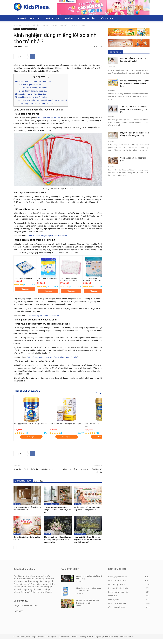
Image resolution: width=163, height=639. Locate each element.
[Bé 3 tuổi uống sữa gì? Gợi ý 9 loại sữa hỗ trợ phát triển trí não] (113, 60)
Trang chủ (17, 25)
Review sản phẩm (86, 18)
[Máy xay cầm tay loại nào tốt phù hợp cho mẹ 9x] (67, 578)
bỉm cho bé (37, 592)
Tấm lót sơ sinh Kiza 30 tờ (47, 279)
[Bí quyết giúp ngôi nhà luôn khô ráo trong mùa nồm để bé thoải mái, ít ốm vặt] (58, 495)
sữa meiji (24, 578)
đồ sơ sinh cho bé (37, 586)
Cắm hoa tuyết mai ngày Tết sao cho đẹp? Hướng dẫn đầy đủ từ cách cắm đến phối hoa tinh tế (87, 539)
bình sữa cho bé (22, 584)
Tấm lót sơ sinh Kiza (23, 278)
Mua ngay (25, 289)
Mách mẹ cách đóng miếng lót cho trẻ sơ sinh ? (47, 236)
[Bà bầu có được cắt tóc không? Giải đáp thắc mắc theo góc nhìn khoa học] (88, 495)
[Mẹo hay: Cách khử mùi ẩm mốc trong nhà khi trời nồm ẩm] (27, 495)
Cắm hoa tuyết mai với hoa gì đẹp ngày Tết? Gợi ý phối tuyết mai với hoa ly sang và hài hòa (58, 539)
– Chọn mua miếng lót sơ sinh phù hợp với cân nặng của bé (42, 100)
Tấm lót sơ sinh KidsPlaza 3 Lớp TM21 (92, 279)
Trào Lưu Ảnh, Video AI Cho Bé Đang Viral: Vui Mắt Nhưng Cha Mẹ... (133, 109)
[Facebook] (32, 56)
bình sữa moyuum (40, 584)
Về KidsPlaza (107, 18)
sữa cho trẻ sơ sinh (39, 578)
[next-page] (19, 547)
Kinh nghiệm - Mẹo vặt (40, 25)
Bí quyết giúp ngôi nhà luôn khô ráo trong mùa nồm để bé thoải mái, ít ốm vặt (57, 509)
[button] (146, 18)
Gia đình (69, 18)
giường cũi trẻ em (33, 589)
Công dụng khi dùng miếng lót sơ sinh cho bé (33, 81)
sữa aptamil (34, 576)
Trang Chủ (20, 18)
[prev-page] (15, 547)
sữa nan (48, 592)
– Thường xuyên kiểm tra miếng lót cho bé (35, 103)
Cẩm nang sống (80, 534)
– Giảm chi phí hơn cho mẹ (29, 85)
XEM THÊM (38, 481)
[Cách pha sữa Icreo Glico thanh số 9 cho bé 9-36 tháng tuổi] (65, 591)
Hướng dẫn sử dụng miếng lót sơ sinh (30, 94)
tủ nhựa (46, 576)
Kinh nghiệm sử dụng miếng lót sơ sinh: (31, 97)
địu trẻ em (27, 581)
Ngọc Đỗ (19, 46)
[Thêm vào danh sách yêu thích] (34, 284)
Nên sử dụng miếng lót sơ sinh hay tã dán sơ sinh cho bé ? (52, 357)
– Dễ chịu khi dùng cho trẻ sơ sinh (32, 91)
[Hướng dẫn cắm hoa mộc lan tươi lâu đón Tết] (27, 525)
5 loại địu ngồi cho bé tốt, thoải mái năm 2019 (32, 469)
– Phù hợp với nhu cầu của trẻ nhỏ (32, 88)
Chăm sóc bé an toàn (51, 504)
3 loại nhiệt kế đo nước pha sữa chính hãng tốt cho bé (82, 470)
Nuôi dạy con (52, 18)
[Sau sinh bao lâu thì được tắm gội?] (113, 160)
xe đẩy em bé (21, 576)
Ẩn (47, 77)
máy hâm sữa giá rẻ (43, 581)
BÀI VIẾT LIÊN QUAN (23, 481)
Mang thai (35, 18)
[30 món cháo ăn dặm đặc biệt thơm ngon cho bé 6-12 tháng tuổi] (67, 603)
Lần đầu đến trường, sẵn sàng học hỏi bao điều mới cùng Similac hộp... (134, 83)
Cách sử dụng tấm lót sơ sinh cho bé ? (43, 315)
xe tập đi (26, 592)
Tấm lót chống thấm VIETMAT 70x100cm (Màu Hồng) (68, 280)
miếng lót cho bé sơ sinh (49, 118)
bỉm (16, 578)
